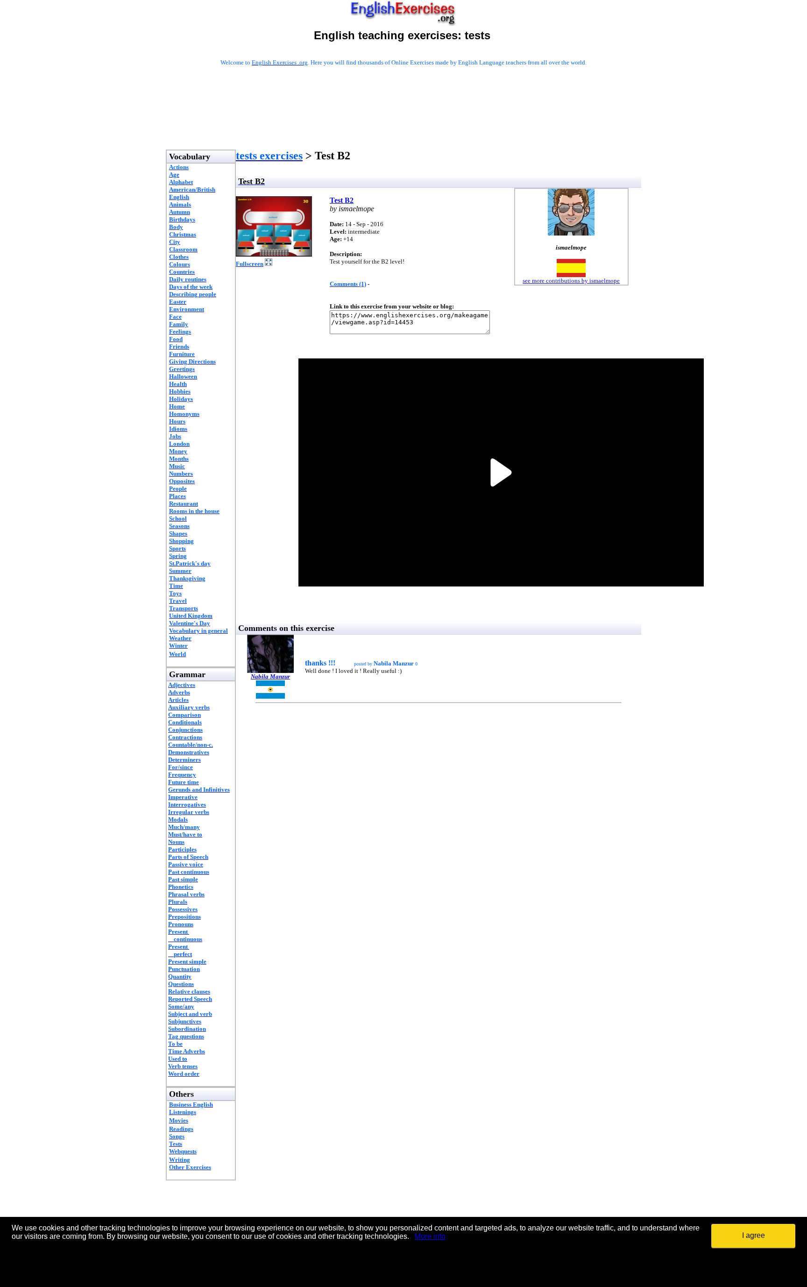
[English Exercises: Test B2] (274, 254)
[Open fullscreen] (268, 263)
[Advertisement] (403, 120)
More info (430, 1236)
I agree (753, 1235)
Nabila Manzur (270, 676)
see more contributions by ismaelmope (571, 280)
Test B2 (342, 200)
